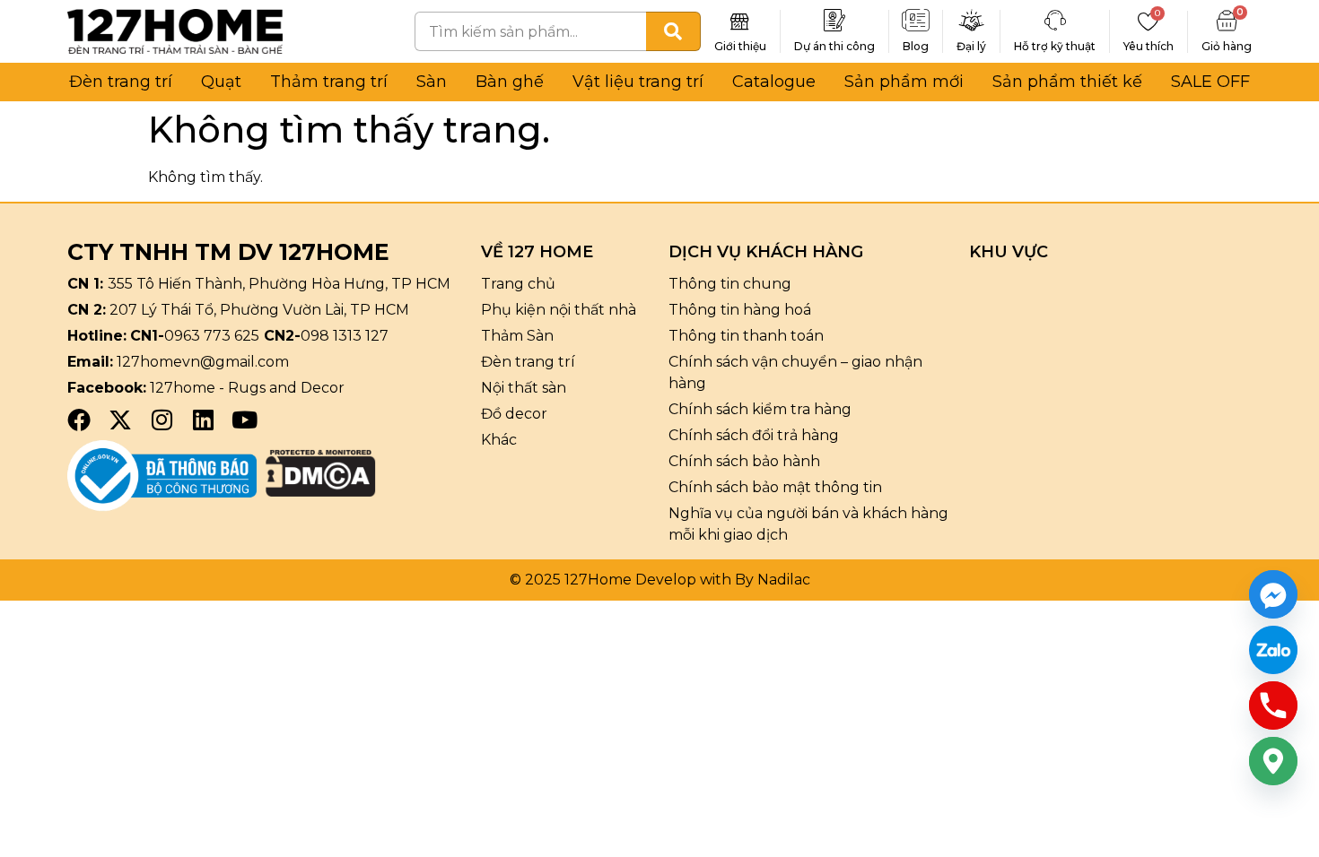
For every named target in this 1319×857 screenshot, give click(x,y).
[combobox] (530, 31)
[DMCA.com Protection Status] (321, 491)
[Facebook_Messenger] (1273, 594)
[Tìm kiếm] (673, 31)
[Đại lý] (972, 20)
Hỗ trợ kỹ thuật (1055, 46)
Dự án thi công (834, 46)
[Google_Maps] (1273, 761)
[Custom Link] (1273, 650)
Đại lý (971, 46)
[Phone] (1273, 705)
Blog (916, 46)
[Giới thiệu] (740, 20)
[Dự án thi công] (834, 20)
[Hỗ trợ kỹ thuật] (1055, 20)
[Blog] (916, 20)
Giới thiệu (740, 46)
